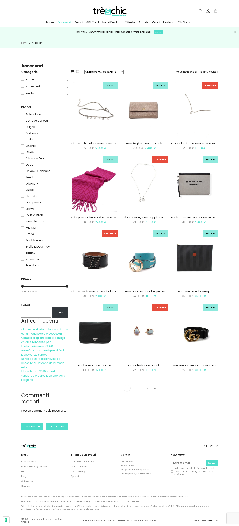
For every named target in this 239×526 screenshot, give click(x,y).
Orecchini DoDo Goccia (144, 365)
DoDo (29, 164)
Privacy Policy (78, 471)
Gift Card (92, 22)
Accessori (64, 22)
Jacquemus (34, 202)
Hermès (31, 196)
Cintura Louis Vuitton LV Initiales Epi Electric (100, 292)
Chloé (30, 152)
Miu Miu (31, 227)
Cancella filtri (32, 426)
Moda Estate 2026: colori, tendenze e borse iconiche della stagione (43, 375)
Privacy (178, 471)
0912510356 (127, 461)
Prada (30, 234)
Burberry (32, 133)
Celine (30, 139)
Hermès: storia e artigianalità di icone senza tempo (42, 352)
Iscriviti (158, 32)
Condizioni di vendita (82, 461)
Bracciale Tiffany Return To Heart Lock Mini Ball (203, 144)
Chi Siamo (184, 22)
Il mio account (28, 461)
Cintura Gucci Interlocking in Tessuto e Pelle (151, 292)
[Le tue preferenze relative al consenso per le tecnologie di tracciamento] (6, 520)
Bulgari (30, 127)
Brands (143, 22)
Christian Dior (35, 158)
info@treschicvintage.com (135, 469)
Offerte (130, 22)
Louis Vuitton (34, 215)
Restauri (168, 22)
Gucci (30, 190)
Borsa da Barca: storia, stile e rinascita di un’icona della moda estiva (42, 363)
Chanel (31, 145)
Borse (50, 22)
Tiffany (30, 253)
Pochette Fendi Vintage (194, 292)
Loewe (30, 208)
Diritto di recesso (80, 466)
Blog (23, 476)
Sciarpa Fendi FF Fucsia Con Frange (95, 218)
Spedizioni (76, 476)
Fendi (29, 177)
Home (24, 42)
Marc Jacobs (35, 221)
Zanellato (32, 265)
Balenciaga (33, 114)
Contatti (25, 486)
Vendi (156, 22)
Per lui (78, 22)
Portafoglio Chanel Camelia (144, 144)
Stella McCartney (38, 246)
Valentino (32, 259)
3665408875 (128, 465)
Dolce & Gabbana (38, 171)
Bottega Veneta (37, 120)
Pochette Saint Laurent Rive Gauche (195, 218)
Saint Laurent (35, 240)
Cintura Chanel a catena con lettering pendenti (104, 144)
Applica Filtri (57, 426)
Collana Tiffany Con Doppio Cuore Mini (147, 218)
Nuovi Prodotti (111, 22)
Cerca (25, 305)
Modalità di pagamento (34, 466)
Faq (23, 471)
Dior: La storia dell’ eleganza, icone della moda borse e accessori (44, 331)
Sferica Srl (213, 520)
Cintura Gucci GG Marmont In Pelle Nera (198, 365)
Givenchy (32, 183)
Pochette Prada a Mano (94, 365)
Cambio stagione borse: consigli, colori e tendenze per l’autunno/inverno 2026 (43, 342)
